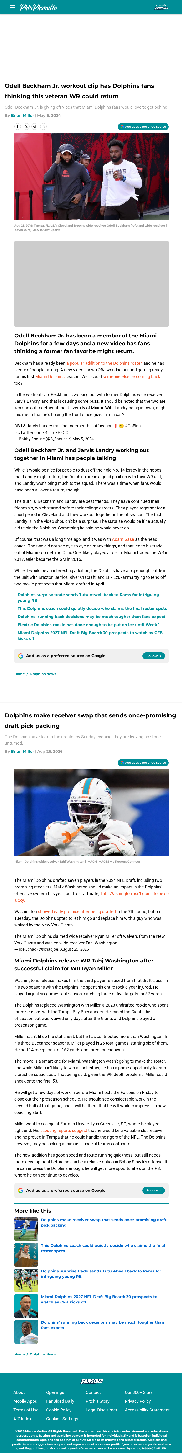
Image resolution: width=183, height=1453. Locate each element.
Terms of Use (26, 1409)
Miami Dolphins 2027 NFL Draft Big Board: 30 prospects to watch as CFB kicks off (90, 636)
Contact (93, 1392)
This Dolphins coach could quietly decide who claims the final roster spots (92, 608)
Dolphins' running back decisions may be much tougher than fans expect (91, 616)
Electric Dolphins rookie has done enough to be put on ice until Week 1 (89, 624)
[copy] (43, 126)
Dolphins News (43, 674)
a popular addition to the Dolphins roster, (104, 363)
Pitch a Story (98, 1401)
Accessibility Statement (147, 1409)
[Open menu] (12, 7)
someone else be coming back (131, 376)
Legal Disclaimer (101, 1409)
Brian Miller (22, 115)
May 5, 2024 (83, 438)
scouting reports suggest (64, 1130)
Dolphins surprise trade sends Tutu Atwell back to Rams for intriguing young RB (88, 598)
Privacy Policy (138, 1401)
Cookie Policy (58, 1409)
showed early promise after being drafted (77, 911)
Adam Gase (123, 539)
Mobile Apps (25, 1401)
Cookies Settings (62, 1418)
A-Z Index (22, 1418)
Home (19, 674)
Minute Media (35, 1431)
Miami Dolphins (50, 376)
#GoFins (133, 425)
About (19, 1392)
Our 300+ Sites (138, 1392)
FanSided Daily (60, 1401)
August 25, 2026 (74, 949)
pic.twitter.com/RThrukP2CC (41, 432)
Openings (55, 1392)
